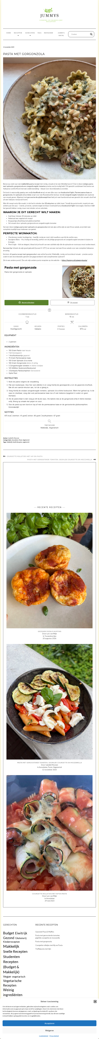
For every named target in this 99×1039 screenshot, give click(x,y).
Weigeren (49, 1030)
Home (8, 33)
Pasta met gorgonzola (43, 941)
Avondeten (15, 440)
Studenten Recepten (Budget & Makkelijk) (11, 964)
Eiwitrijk (21, 933)
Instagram (48, 33)
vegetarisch (26, 442)
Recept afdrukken (27, 302)
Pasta (20, 440)
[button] (95, 1001)
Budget (8, 933)
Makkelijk (9, 442)
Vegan (7, 976)
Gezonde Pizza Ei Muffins (44, 932)
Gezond (8, 938)
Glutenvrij (20, 938)
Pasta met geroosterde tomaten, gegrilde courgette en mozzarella (59, 459)
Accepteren (49, 1023)
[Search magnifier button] (91, 34)
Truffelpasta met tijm (43, 949)
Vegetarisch (26, 440)
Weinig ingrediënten (12, 992)
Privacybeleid (54, 1036)
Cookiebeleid (43, 1036)
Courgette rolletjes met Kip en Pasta (25, 456)
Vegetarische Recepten (12, 983)
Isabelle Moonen (13, 438)
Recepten (18, 33)
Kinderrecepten (11, 941)
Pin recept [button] (74, 302)
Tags (39, 33)
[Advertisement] (49, 484)
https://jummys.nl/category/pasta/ (74, 260)
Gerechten (30, 33)
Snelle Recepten (17, 442)
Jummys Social (61, 34)
